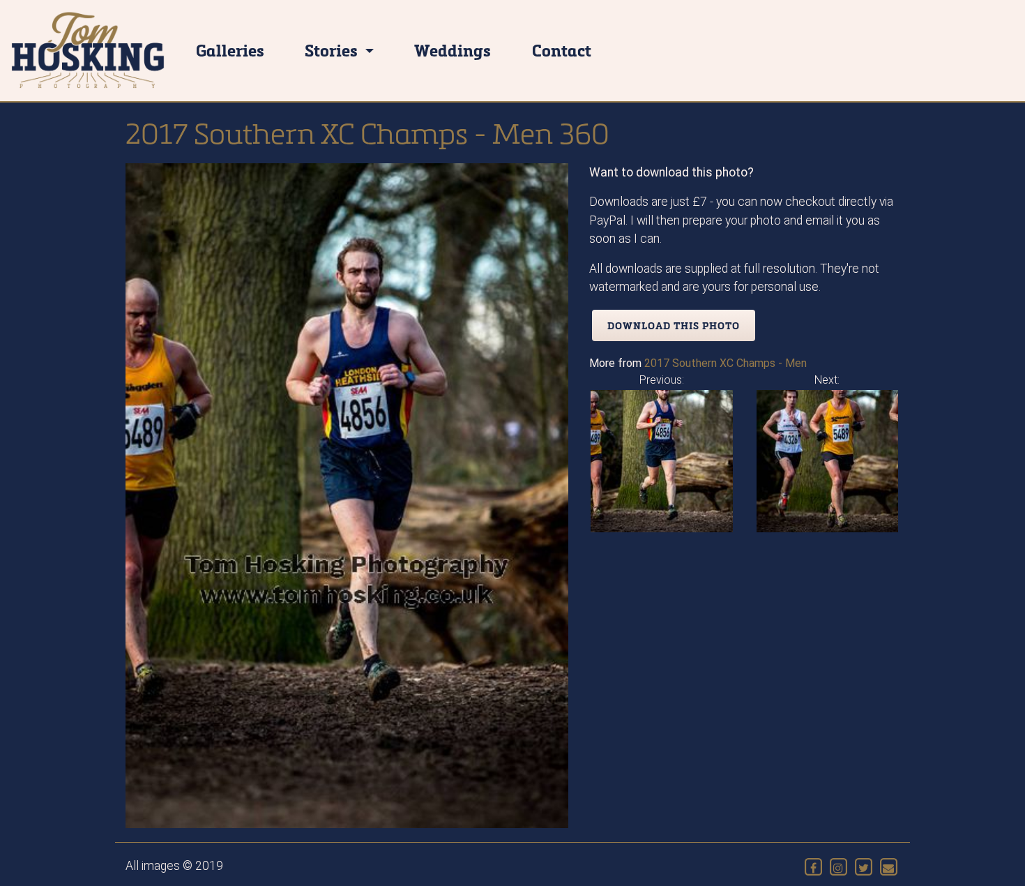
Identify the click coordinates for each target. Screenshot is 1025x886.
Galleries (230, 50)
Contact (561, 50)
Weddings (452, 50)
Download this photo (673, 325)
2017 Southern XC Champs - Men (725, 363)
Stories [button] (333, 50)
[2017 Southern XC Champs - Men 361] (827, 460)
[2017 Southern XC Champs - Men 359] (661, 460)
